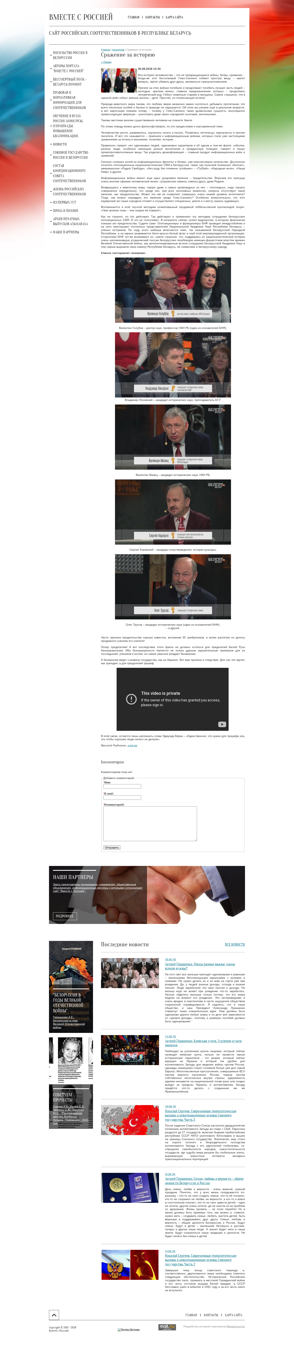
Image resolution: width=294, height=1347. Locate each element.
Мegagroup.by (236, 1326)
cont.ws (132, 745)
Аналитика (118, 49)
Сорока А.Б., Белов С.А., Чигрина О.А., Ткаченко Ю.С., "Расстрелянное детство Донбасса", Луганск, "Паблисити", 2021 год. (71, 1115)
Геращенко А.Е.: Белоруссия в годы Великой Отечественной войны (69, 1022)
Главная (105, 49)
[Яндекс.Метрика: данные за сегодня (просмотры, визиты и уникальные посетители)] (129, 1329)
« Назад (106, 62)
